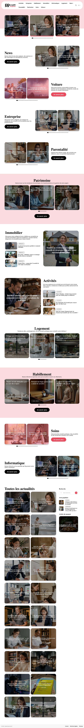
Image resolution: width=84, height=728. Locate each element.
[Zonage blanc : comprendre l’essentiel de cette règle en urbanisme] (11, 263)
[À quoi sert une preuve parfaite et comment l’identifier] (11, 245)
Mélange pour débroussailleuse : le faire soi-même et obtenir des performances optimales (16, 338)
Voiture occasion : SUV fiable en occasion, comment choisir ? (15, 88)
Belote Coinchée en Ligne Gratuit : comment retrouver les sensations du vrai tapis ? (67, 25)
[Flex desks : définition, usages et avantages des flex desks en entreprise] (11, 254)
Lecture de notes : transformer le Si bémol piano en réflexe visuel (43, 593)
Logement (42, 328)
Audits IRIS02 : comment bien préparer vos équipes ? (46, 120)
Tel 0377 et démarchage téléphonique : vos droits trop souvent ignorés (42, 25)
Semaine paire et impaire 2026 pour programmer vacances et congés (15, 152)
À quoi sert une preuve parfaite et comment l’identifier (29, 246)
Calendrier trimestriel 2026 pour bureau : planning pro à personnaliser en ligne (17, 639)
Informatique (16, 21)
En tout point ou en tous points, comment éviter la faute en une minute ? (38, 434)
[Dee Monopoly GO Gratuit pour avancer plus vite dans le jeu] (49, 302)
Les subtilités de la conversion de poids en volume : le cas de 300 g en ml (15, 434)
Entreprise (46, 117)
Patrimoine (10, 207)
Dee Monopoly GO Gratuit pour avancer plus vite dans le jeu (66, 303)
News (42, 21)
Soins (15, 430)
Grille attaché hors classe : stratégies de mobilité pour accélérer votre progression (68, 120)
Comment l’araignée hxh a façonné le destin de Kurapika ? (43, 661)
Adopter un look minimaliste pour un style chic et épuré (16, 383)
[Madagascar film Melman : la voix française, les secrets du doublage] (61, 502)
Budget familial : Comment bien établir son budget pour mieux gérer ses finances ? (38, 152)
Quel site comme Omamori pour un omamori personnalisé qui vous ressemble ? (67, 311)
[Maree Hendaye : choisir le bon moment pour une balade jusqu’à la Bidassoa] (49, 293)
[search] (76, 5)
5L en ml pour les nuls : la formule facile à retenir (39, 337)
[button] (47, 68)
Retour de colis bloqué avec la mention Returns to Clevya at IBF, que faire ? (71, 509)
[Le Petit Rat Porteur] (10, 5)
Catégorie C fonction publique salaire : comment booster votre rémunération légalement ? (16, 190)
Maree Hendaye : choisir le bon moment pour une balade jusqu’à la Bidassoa (66, 294)
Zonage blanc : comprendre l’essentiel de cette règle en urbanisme (28, 263)
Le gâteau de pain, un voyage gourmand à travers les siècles (68, 525)
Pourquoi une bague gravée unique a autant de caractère (42, 383)
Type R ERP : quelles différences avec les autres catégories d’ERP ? (68, 466)
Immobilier (13, 232)
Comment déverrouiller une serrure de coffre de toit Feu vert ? (37, 88)
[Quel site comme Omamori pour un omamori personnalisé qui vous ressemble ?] (49, 311)
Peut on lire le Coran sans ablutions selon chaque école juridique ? (43, 639)
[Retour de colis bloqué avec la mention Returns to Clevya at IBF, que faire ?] (61, 509)
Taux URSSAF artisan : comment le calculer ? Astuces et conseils (41, 189)
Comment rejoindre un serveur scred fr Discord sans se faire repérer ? (16, 25)
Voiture (15, 85)
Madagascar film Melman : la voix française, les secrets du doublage (17, 616)
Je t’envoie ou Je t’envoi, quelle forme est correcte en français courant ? (17, 661)
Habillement (10, 401)
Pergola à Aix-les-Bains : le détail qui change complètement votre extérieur (67, 338)
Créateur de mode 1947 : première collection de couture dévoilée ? (66, 384)
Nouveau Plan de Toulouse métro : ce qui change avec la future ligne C (68, 56)
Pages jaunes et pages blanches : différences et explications (43, 684)
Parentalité (15, 148)
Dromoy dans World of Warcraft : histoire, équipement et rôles (17, 684)
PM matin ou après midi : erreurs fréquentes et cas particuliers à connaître (67, 190)
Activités (67, 21)
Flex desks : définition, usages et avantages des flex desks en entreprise (29, 255)
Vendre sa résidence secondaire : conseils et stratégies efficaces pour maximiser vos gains (61, 250)
